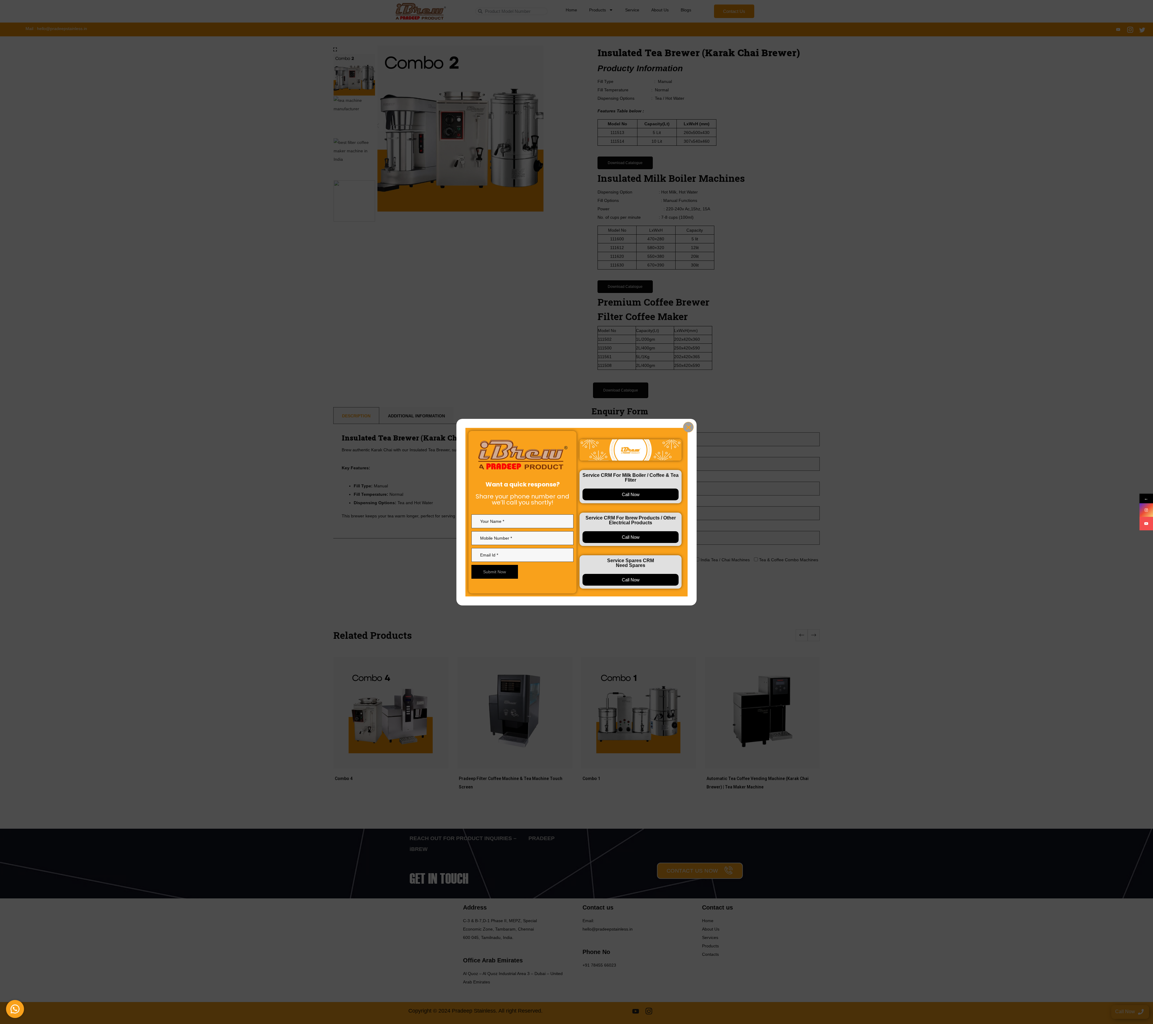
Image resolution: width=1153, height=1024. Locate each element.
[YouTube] (1146, 523)
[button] (15, 1009)
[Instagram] (1146, 510)
